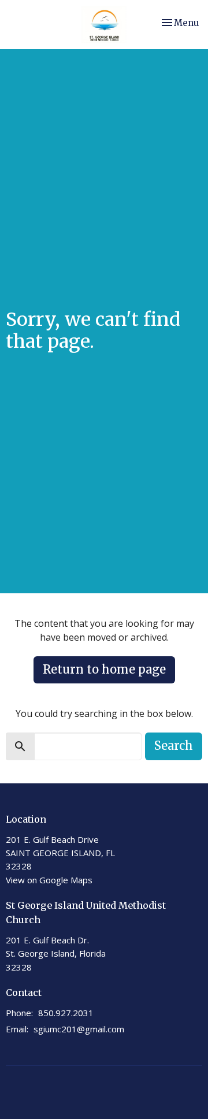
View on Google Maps (49, 880)
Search (173, 745)
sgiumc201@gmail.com (79, 1029)
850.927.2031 (66, 1012)
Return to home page (104, 669)
